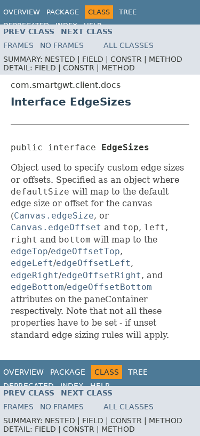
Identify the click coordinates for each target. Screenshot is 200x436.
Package (62, 12)
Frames (18, 45)
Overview (21, 12)
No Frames (62, 45)
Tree (128, 12)
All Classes (128, 45)
